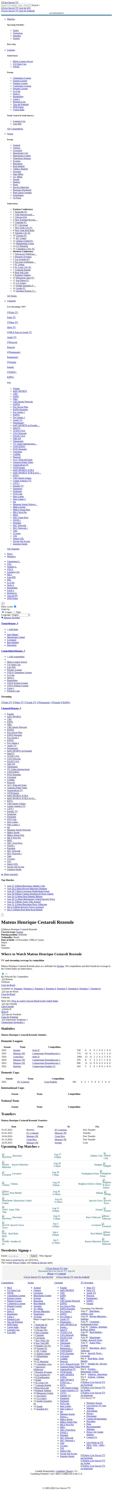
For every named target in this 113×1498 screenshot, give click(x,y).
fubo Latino (18, 496)
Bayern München (21, 187)
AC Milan (17, 177)
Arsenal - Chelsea (96, 1377)
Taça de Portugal (21, 104)
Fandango (17, 488)
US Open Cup (19, 64)
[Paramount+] (44, 702)
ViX (15, 536)
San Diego (41, 1396)
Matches (11, 19)
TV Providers (87, 1282)
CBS (15, 394)
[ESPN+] (65, 702)
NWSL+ (17, 520)
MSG (15, 515)
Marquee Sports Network (19, 830)
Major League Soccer (23, 61)
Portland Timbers (23, 275)
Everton (16, 161)
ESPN (16, 396)
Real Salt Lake (22, 272)
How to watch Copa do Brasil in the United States (35, 1001)
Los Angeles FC (22, 259)
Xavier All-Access (21, 541)
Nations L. (12, 566)
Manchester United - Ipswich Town (91, 1338)
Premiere (17, 523)
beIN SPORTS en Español (19, 751)
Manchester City (20, 153)
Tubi (15, 530)
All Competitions (15, 129)
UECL (10, 569)
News (10, 554)
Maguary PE (19, 1053)
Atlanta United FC (24, 241)
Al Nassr (17, 198)
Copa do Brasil (8, 985)
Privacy (90, 1413)
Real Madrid (19, 166)
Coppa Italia (18, 109)
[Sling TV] (18, 702)
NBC (15, 399)
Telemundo (18, 441)
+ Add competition (15, 656)
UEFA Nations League (17, 685)
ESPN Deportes (20, 409)
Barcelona (17, 163)
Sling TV (91, 1287)
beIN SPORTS (20, 391)
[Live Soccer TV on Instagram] (94, 1395)
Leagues (11, 50)
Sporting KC (42, 1409)
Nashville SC (21, 212)
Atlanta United (43, 1353)
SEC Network (19, 525)
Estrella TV (18, 486)
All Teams (12, 296)
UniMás (16, 454)
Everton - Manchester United (89, 1370)
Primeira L (12, 593)
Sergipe (19, 932)
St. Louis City (41, 1382)
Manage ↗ (13, 623)
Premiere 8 (96, 988)
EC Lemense (23, 1082)
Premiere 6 (73, 988)
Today (16, 30)
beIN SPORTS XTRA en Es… (21, 798)
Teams (10, 134)
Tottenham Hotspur (22, 158)
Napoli (16, 179)
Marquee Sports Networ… (25, 504)
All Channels (13, 549)
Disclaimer (92, 1416)
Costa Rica (18, 1056)
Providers (91, 1421)
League (8, 612)
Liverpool (17, 150)
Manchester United (22, 155)
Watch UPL (18, 538)
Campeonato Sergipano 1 (13, 1022)
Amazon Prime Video (23, 462)
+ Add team (12, 629)
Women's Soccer (94, 1403)
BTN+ (16, 475)
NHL (101, 1445)
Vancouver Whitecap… (26, 254)
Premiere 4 (51, 988)
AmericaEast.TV (21, 465)
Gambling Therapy (64, 1471)
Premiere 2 (29, 988)
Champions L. (13, 561)
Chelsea (16, 148)
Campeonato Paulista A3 (43, 1066)
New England (41, 1332)
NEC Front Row (21, 517)
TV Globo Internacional (18, 769)
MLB (89, 1448)
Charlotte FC (21, 222)
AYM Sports (19, 467)
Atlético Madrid (20, 169)
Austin (39, 1406)
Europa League (20, 80)
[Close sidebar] (2, 914)
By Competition (20, 976)
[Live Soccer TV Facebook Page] (94, 1385)
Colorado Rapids (23, 270)
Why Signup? (45, 1256)
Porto (15, 184)
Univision (17, 451)
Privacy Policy (19, 1262)
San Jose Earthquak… (25, 262)
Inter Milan (18, 174)
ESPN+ (16, 415)
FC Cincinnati (21, 225)
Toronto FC (21, 235)
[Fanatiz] (55, 702)
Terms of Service (39, 1262)
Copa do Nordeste (9, 1017)
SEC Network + (20, 528)
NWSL (16, 66)
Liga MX (17, 124)
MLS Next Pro (20, 512)
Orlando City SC (23, 233)
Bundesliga (18, 96)
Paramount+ (18, 422)
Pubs (89, 1424)
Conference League (22, 86)
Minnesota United (44, 1393)
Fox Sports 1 (19, 412)
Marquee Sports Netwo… (67, 1415)
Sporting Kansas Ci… (26, 291)
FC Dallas (19, 264)
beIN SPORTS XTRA (23, 470)
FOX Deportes (20, 449)
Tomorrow (18, 33)
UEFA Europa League (17, 683)
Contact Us (92, 1437)
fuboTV (16, 428)
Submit (34, 1256)
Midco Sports (19, 507)
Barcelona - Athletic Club (90, 1312)
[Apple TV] (30, 702)
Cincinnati (40, 1338)
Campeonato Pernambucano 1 (46, 1053)
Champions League (22, 78)
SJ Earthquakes (42, 1377)
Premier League (20, 88)
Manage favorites (11, 617)
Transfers (5, 948)
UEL (9, 564)
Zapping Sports (20, 544)
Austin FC (21, 288)
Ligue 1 (16, 99)
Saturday (17, 36)
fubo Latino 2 (19, 499)
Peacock (17, 457)
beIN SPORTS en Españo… (26, 425)
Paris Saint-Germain (22, 192)
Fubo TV (91, 1290)
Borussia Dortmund (22, 190)
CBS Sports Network (23, 401)
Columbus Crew (44, 1364)
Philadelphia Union (25, 243)
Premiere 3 (40, 988)
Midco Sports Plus (21, 509)
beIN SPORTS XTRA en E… (27, 473)
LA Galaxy (21, 283)
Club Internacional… (24, 214)
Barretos (17, 1066)
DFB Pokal (18, 107)
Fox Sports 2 (19, 417)
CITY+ (16, 483)
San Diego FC (22, 280)
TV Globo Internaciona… (25, 444)
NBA (89, 1445)
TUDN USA (19, 430)
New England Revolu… (26, 220)
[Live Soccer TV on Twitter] (94, 1390)
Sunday (16, 38)
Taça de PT (12, 595)
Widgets (90, 1408)
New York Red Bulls (24, 230)
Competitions (7, 651)
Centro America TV (22, 480)
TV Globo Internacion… (66, 1347)
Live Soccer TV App (96, 1405)
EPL (9, 580)
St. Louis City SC (23, 267)
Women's (11, 556)
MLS (9, 574)
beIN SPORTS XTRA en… (67, 1381)
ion (14, 502)
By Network (7, 976)
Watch (4, 942)
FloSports (17, 491)
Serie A (16, 94)
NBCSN (17, 438)
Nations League (20, 83)
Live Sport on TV (95, 1442)
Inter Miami (40, 1327)
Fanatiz (16, 388)
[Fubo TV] (6, 702)
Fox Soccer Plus (20, 407)
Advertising (92, 1411)
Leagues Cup (19, 121)
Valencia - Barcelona (97, 1374)
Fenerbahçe (18, 195)
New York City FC (24, 227)
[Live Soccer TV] (10, 2)
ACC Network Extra (22, 459)
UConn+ (17, 533)
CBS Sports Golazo (22, 478)
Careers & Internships (97, 1419)
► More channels (9, 874)
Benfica (16, 182)
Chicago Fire (21, 217)
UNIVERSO (19, 446)
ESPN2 (16, 404)
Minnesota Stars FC (25, 278)
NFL (95, 1445)
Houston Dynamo (23, 256)
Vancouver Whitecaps (39, 1368)
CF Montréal (22, 246)
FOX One (17, 494)
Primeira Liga (19, 102)
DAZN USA (19, 436)
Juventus (17, 171)
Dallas (38, 1380)
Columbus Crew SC (25, 249)
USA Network (19, 433)
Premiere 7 (84, 988)
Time (18, 612)
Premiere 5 (62, 988)
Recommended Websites (93, 1428)
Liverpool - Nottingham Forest (90, 1323)
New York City (42, 1340)
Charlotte (39, 1335)
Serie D (4, 1012)
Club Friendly (7, 1006)
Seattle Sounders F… (26, 285)
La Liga (16, 91)
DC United (21, 238)
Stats (3, 945)
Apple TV (18, 420)
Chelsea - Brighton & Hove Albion (94, 1328)
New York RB (42, 1343)
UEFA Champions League (19, 672)
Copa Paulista (50, 1082)
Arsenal (16, 145)
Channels (11, 301)
